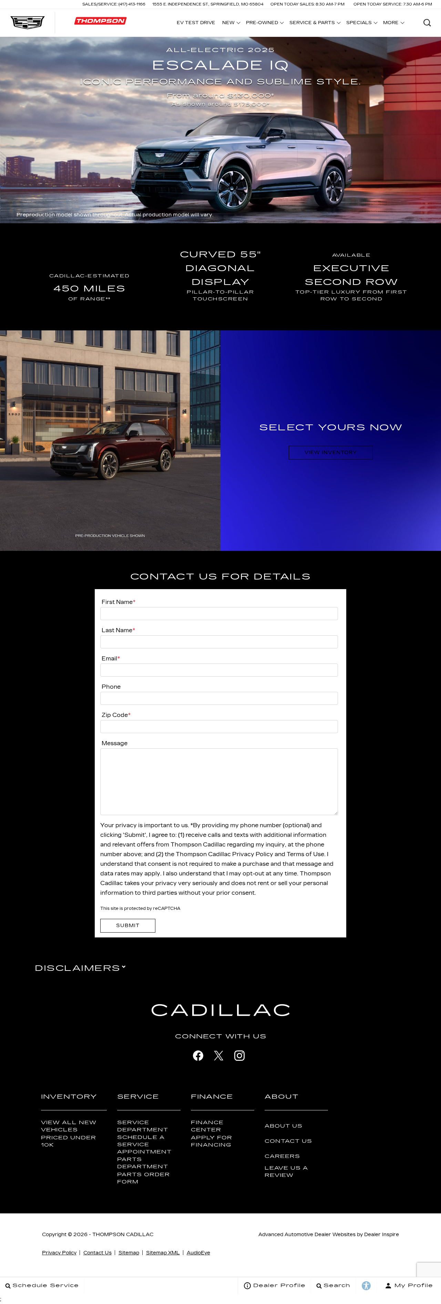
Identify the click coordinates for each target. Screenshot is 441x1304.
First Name (118, 602)
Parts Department (142, 1163)
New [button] (230, 24)
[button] (427, 23)
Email (111, 658)
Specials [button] (359, 24)
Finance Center (207, 1126)
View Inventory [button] (331, 452)
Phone (111, 687)
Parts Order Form (143, 1178)
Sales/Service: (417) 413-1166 (113, 4)
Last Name (118, 630)
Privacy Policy (59, 1253)
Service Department (142, 1126)
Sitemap (129, 1253)
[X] (218, 1055)
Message (114, 743)
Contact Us (288, 1141)
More (391, 24)
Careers (282, 1156)
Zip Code (116, 715)
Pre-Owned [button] (262, 24)
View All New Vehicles (68, 1126)
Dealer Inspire (381, 1235)
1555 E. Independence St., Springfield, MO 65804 (208, 4)
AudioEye (198, 1253)
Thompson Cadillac (122, 1235)
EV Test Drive (196, 22)
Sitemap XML (163, 1253)
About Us (283, 1126)
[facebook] (198, 1055)
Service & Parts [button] (312, 24)
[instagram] (239, 1055)
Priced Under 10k (68, 1141)
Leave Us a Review (286, 1172)
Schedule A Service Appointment (144, 1144)
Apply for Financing (211, 1141)
